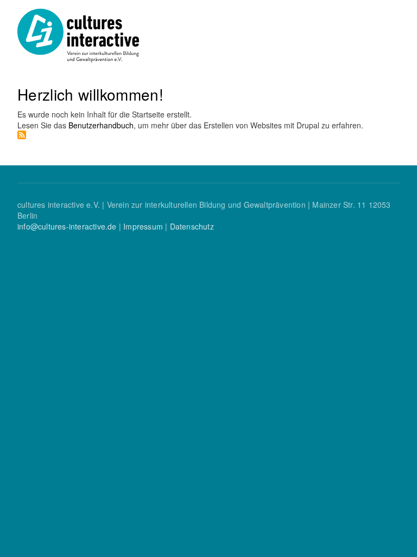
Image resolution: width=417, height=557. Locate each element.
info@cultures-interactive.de (67, 226)
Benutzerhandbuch (101, 125)
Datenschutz (192, 226)
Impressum (143, 226)
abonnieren (21, 135)
